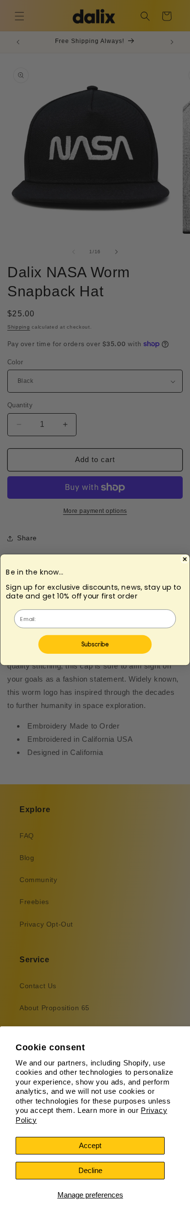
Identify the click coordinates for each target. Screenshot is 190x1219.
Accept (90, 1145)
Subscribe (95, 644)
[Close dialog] (184, 558)
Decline (90, 1170)
